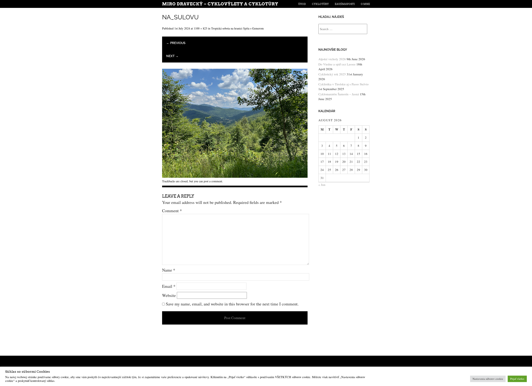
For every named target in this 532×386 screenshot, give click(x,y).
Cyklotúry (320, 4)
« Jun (321, 185)
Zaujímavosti (345, 4)
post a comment (213, 181)
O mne (365, 4)
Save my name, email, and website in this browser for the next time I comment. (232, 304)
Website (169, 295)
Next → (172, 56)
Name (168, 270)
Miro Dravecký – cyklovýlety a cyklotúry (220, 3)
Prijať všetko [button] (517, 379)
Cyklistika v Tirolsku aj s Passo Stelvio (343, 84)
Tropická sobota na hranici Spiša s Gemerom (237, 28)
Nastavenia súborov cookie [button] (488, 379)
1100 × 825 (200, 28)
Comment (172, 210)
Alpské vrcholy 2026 (332, 59)
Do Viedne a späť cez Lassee (337, 64)
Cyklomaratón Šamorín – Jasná (338, 94)
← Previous (175, 43)
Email (168, 286)
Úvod (302, 4)
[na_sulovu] (235, 176)
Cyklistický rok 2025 (332, 74)
